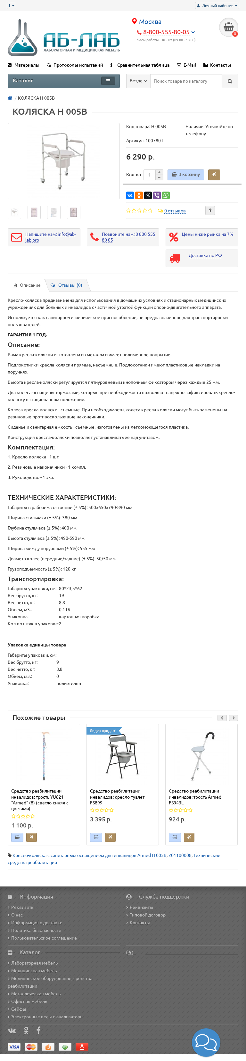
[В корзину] (17, 837)
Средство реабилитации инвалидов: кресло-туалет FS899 (117, 796)
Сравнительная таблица (143, 65)
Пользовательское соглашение (44, 938)
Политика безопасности (36, 930)
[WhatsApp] (166, 195)
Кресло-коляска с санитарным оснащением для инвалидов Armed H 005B (89, 855)
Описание (30, 285)
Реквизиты (23, 907)
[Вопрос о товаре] (210, 210)
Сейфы (18, 1009)
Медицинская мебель (34, 970)
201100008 (180, 855)
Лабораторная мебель (34, 963)
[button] (206, 1042)
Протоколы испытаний (78, 65)
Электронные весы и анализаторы (47, 1016)
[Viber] (157, 195)
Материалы (26, 65)
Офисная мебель (29, 1001)
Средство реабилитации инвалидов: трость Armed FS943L (195, 796)
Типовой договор (148, 914)
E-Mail (190, 65)
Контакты (220, 65)
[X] (148, 195)
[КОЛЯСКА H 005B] (64, 161)
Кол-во (133, 174)
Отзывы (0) (70, 285)
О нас (17, 914)
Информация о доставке (36, 922)
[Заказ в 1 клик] (31, 837)
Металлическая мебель (36, 993)
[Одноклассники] (139, 195)
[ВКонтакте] (130, 195)
